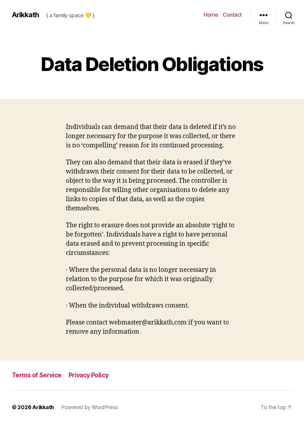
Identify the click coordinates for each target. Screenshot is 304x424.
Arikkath (25, 14)
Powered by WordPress (89, 407)
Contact (232, 15)
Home (211, 15)
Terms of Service (36, 375)
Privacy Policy (89, 375)
